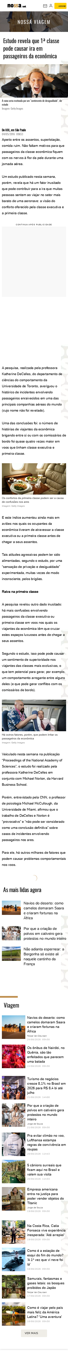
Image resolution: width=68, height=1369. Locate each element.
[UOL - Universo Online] (24, 7)
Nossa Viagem (34, 22)
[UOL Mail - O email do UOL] (45, 6)
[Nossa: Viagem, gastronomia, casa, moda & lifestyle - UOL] (14, 5)
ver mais (31, 1333)
